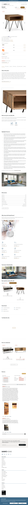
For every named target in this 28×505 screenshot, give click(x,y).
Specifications (5, 309)
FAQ (23, 2)
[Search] (22, 4)
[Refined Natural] (2, 54)
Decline (22, 503)
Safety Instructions (6, 311)
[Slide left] (3, 23)
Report (10, 416)
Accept (14, 503)
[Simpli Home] (7, 4)
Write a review (24, 373)
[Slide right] (24, 23)
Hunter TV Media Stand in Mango (20, 359)
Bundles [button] (24, 66)
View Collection (13, 364)
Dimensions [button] (14, 66)
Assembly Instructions (6, 307)
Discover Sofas (15, 2)
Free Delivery (3, 2)
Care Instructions (18, 307)
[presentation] (6, 405)
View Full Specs (4, 208)
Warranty (17, 309)
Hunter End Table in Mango (20, 299)
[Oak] (4, 54)
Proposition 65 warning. (17, 170)
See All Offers (11, 2)
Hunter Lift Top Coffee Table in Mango (7, 295)
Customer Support (20, 2)
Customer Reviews (4, 62)
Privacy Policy (13, 501)
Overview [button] (3, 66)
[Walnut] (3, 54)
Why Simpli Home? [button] (20, 66)
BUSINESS (25, 2)
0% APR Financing (7, 2)
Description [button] (7, 66)
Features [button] (11, 66)
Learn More (3, 245)
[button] (25, 7)
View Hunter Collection (5, 81)
